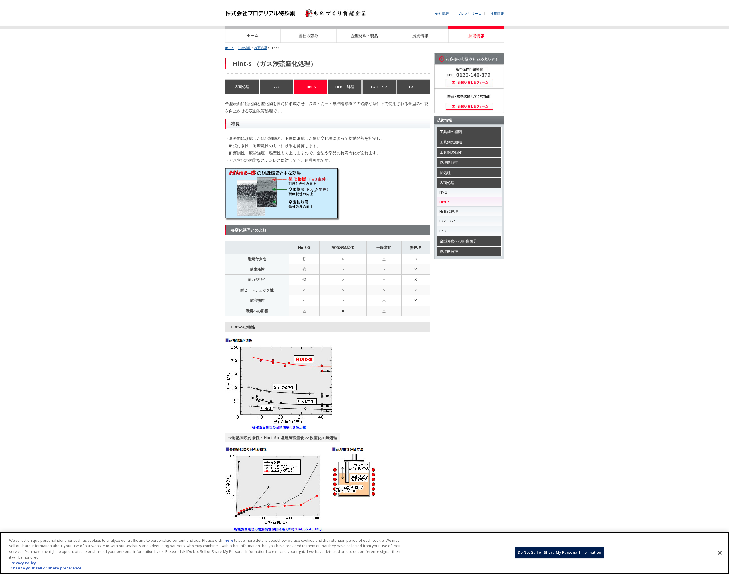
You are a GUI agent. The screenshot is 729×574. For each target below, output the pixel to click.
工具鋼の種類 (451, 131)
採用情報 (497, 13)
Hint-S (311, 86)
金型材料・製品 (364, 34)
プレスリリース (470, 13)
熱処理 (445, 172)
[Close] (720, 553)
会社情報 (442, 13)
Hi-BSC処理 (344, 86)
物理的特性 (449, 162)
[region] (364, 553)
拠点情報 (420, 34)
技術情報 (476, 34)
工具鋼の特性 (451, 152)
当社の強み (309, 34)
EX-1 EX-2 (379, 86)
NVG (276, 86)
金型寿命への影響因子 (458, 241)
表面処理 (260, 48)
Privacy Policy (23, 562)
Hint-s (444, 201)
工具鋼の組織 (451, 142)
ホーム (253, 34)
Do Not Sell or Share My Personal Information (559, 552)
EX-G (413, 86)
